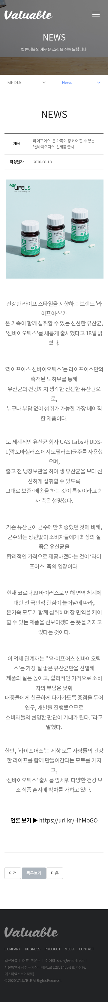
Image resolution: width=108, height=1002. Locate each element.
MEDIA (69, 949)
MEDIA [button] (15, 82)
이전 (12, 873)
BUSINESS (32, 949)
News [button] (67, 82)
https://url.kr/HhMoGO (68, 820)
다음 (54, 873)
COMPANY (12, 949)
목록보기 (33, 873)
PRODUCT (53, 949)
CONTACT (86, 949)
